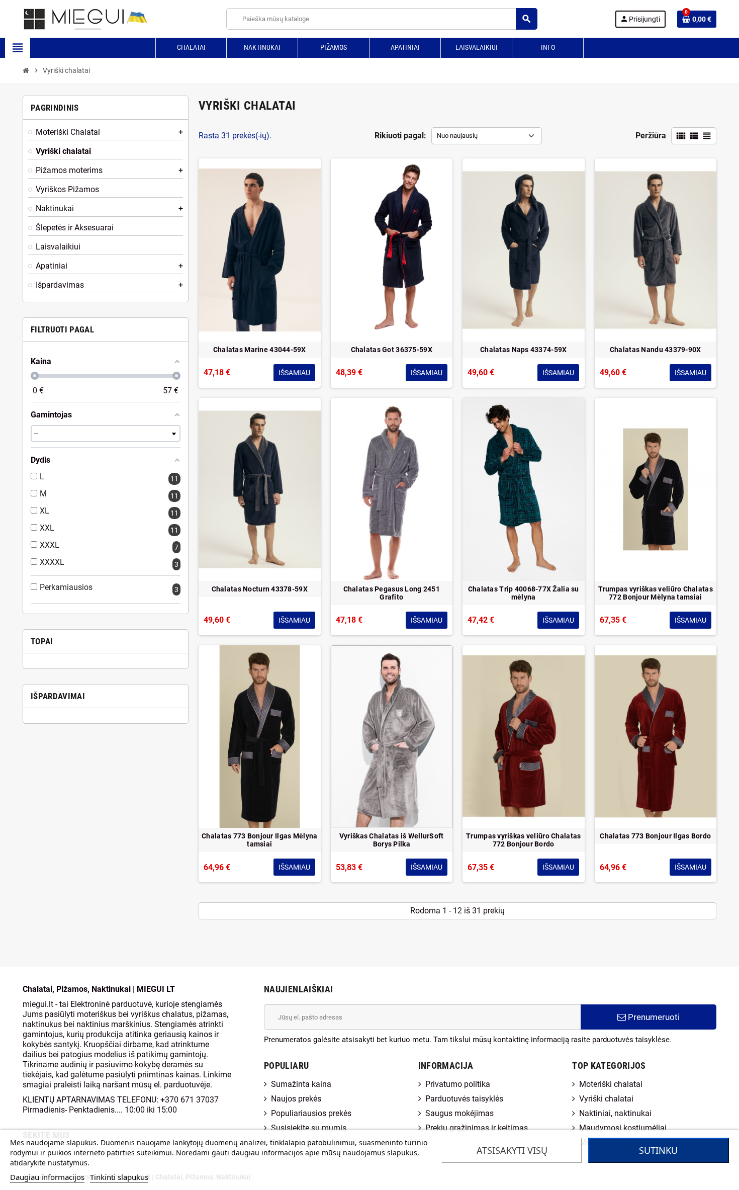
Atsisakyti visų (512, 1150)
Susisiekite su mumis (308, 1128)
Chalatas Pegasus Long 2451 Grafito (391, 593)
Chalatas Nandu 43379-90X (655, 350)
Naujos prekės (296, 1098)
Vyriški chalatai (606, 1098)
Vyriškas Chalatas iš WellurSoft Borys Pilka (391, 840)
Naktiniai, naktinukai (615, 1113)
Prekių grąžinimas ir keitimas (476, 1128)
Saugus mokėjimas (459, 1113)
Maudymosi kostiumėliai (623, 1128)
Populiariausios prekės (311, 1113)
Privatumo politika (457, 1084)
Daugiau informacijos (47, 1177)
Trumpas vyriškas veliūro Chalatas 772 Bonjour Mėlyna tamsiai (655, 593)
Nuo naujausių (457, 135)
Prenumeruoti (653, 1017)
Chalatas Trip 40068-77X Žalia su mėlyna (523, 593)
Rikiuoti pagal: (400, 135)
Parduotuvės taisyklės (464, 1098)
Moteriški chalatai (610, 1084)
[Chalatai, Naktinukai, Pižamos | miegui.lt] (73, 18)
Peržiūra (650, 135)
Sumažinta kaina (301, 1084)
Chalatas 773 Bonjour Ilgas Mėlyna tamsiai (259, 840)
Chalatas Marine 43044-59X (259, 350)
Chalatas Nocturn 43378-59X (260, 589)
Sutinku (658, 1150)
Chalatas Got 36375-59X (391, 350)
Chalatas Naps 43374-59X (523, 350)
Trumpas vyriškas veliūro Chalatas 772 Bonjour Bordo (523, 840)
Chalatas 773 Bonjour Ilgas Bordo (655, 836)
